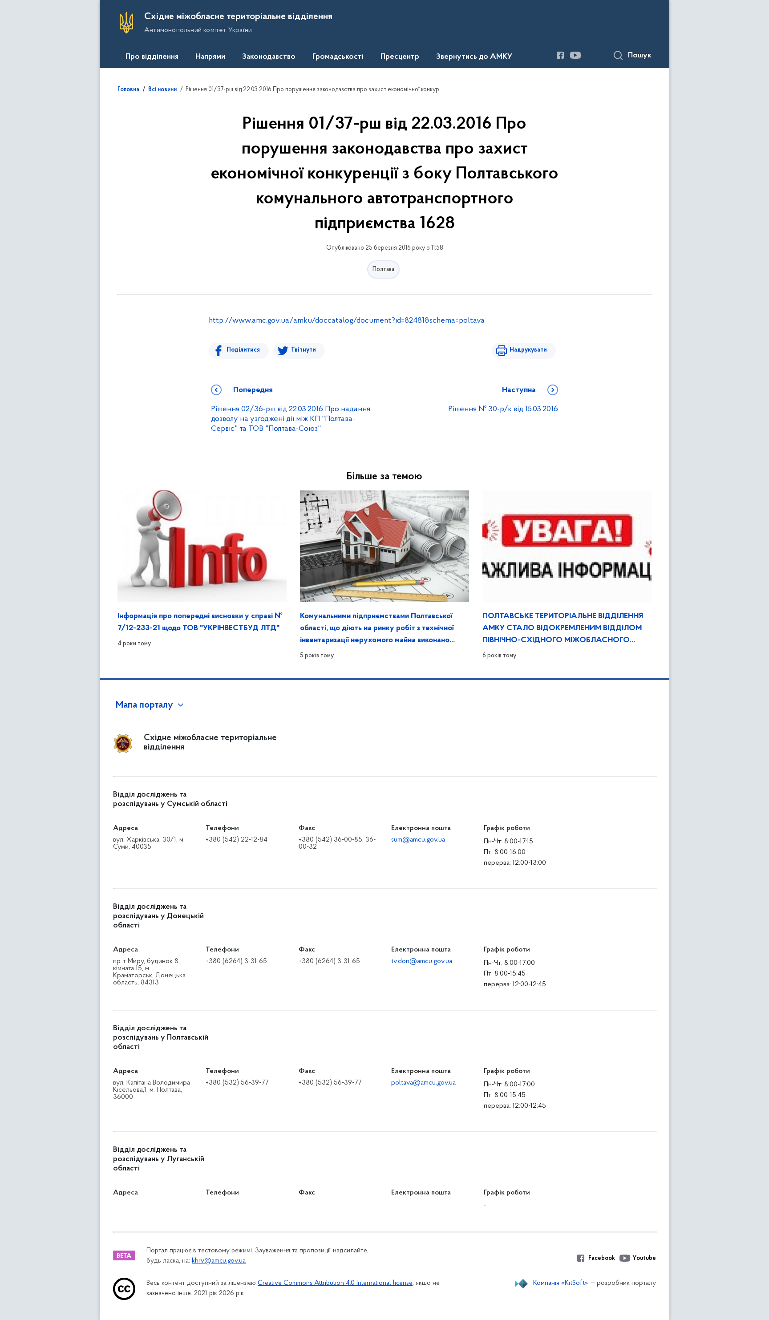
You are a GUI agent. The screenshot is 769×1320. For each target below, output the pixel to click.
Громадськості (338, 57)
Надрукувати (528, 350)
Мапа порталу (144, 705)
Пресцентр (399, 57)
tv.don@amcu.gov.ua (421, 961)
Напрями (210, 57)
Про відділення (151, 57)
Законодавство (268, 57)
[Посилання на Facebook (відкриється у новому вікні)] (560, 55)
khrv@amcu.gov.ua (219, 1261)
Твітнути (303, 350)
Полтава (383, 269)
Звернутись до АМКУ (474, 57)
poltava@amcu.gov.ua (423, 1082)
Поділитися (243, 350)
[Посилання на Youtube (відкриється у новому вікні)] (575, 55)
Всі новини (162, 90)
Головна (128, 90)
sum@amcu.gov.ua (418, 839)
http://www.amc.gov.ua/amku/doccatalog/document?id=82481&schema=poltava (347, 321)
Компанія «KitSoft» (560, 1283)
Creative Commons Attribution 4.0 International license (335, 1283)
